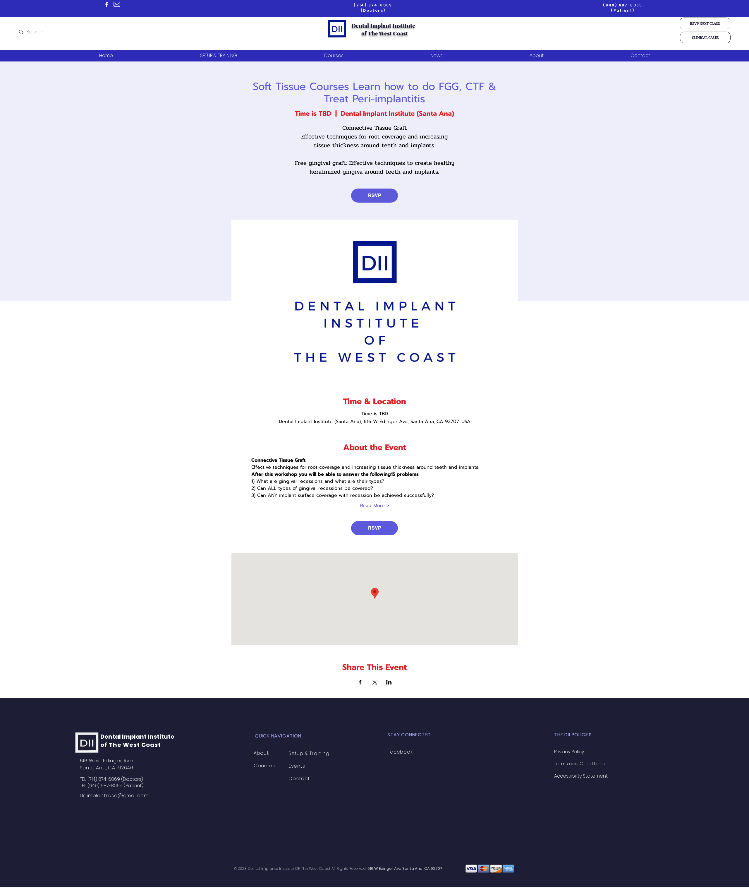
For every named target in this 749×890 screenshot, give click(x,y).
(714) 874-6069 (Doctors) (373, 8)
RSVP (374, 195)
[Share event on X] (374, 682)
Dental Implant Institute (383, 25)
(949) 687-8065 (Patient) (623, 8)
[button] (705, 23)
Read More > (374, 505)
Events (296, 766)
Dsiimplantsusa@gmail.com (114, 795)
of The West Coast (384, 33)
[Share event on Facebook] (360, 682)
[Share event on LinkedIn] (389, 682)
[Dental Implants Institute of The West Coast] (106, 4)
